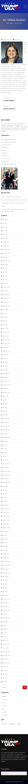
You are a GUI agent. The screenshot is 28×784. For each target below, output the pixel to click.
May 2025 (5, 275)
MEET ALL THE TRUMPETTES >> (9, 164)
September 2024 (6, 306)
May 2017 (5, 632)
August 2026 (5, 219)
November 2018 (6, 565)
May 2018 (5, 587)
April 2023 (5, 366)
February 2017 (6, 644)
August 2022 (5, 396)
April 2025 (5, 279)
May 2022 (5, 407)
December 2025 (6, 249)
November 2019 (6, 520)
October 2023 (6, 347)
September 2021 (6, 437)
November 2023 (6, 343)
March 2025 (5, 283)
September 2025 (6, 260)
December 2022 (6, 381)
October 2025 (6, 257)
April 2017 (5, 636)
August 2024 (5, 309)
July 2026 (5, 223)
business (4, 723)
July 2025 (5, 268)
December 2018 (6, 561)
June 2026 (5, 227)
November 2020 (6, 475)
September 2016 (6, 663)
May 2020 (5, 497)
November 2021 (6, 430)
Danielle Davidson (5, 147)
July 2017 (5, 625)
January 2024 (6, 336)
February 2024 (6, 332)
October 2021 (6, 433)
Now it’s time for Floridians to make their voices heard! (13, 199)
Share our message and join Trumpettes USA (11, 196)
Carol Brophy (4, 153)
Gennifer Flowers (5, 161)
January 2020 (6, 512)
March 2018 (5, 595)
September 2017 (6, 617)
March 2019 (5, 550)
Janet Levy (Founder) (6, 144)
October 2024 (6, 302)
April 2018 (5, 591)
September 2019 (6, 527)
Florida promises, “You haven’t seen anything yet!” (12, 203)
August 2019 (5, 531)
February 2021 (6, 463)
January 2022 (6, 422)
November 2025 (6, 253)
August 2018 (5, 576)
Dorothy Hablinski (8, 100)
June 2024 (5, 317)
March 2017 (5, 640)
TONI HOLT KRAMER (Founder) (8, 139)
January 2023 (6, 377)
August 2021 (5, 441)
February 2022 (6, 418)
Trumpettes (17, 39)
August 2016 (5, 666)
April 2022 (5, 411)
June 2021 (5, 448)
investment (11, 723)
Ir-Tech (21, 781)
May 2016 (5, 678)
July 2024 (5, 313)
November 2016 (6, 655)
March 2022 (5, 414)
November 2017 (6, 610)
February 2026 (6, 242)
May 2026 (5, 230)
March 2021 (5, 460)
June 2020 (5, 493)
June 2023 (5, 358)
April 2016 (5, 681)
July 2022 (5, 399)
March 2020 (5, 505)
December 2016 (6, 651)
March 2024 (5, 328)
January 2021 (6, 467)
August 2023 (5, 354)
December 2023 (6, 339)
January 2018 (6, 602)
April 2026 (5, 234)
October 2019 (6, 523)
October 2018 (6, 569)
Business (4, 696)
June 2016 (5, 674)
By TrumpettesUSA (6, 39)
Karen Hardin (4, 150)
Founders (4, 705)
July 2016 (5, 670)
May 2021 (5, 452)
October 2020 (6, 478)
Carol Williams (4, 155)
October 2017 (6, 614)
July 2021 (5, 445)
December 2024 (6, 294)
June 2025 (5, 272)
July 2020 (5, 490)
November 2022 (6, 384)
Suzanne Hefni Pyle (9, 109)
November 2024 (6, 298)
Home (7, 23)
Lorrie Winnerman (5, 158)
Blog (11, 23)
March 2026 (5, 238)
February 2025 (6, 287)
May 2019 (5, 542)
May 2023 (5, 362)
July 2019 (5, 535)
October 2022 (6, 388)
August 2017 (5, 621)
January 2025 (6, 290)
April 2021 (5, 456)
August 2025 (5, 264)
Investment (4, 712)
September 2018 (6, 572)
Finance (4, 702)
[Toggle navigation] (25, 6)
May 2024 (5, 321)
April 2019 (5, 546)
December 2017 (6, 606)
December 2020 (6, 471)
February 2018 (6, 599)
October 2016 (6, 659)
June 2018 (5, 584)
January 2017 (6, 647)
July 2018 (5, 580)
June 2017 (5, 629)
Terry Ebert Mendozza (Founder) (8, 142)
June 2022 (5, 403)
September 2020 (6, 482)
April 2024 (5, 324)
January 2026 (6, 245)
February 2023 (6, 373)
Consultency (5, 699)
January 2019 (6, 557)
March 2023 (5, 369)
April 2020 (5, 501)
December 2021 (6, 426)
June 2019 (5, 539)
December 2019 (6, 516)
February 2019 (6, 554)
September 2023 (6, 351)
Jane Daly (3, 206)
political (18, 723)
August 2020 (5, 486)
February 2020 (6, 508)
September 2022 (6, 392)
